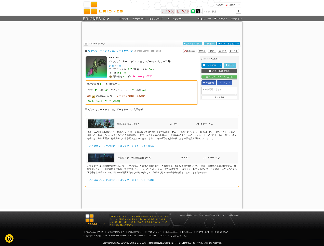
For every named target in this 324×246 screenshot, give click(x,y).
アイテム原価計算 (220, 71)
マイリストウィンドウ (229, 44)
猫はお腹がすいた (135, 232)
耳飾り (212, 51)
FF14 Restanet (136, 236)
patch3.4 (222, 51)
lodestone (191, 51)
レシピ (208, 215)
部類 (111, 65)
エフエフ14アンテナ (115, 232)
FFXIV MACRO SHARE (156, 236)
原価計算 (210, 44)
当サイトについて (219, 215)
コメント (225, 82)
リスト (230, 65)
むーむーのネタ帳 (93, 236)
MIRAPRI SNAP (202, 232)
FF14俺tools (187, 232)
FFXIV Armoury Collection (115, 236)
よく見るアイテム (193, 44)
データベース (198, 215)
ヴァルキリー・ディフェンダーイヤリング (110, 50)
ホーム (183, 215)
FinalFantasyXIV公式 (94, 232)
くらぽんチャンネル (178, 236)
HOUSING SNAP (221, 232)
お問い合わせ (234, 215)
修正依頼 (209, 82)
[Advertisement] (162, 30)
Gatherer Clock (171, 232)
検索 (189, 215)
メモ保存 (220, 97)
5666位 (202, 51)
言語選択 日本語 (225, 4)
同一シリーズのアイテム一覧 (220, 77)
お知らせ (123, 18)
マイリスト (222, 18)
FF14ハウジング (154, 232)
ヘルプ (235, 51)
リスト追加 (210, 65)
